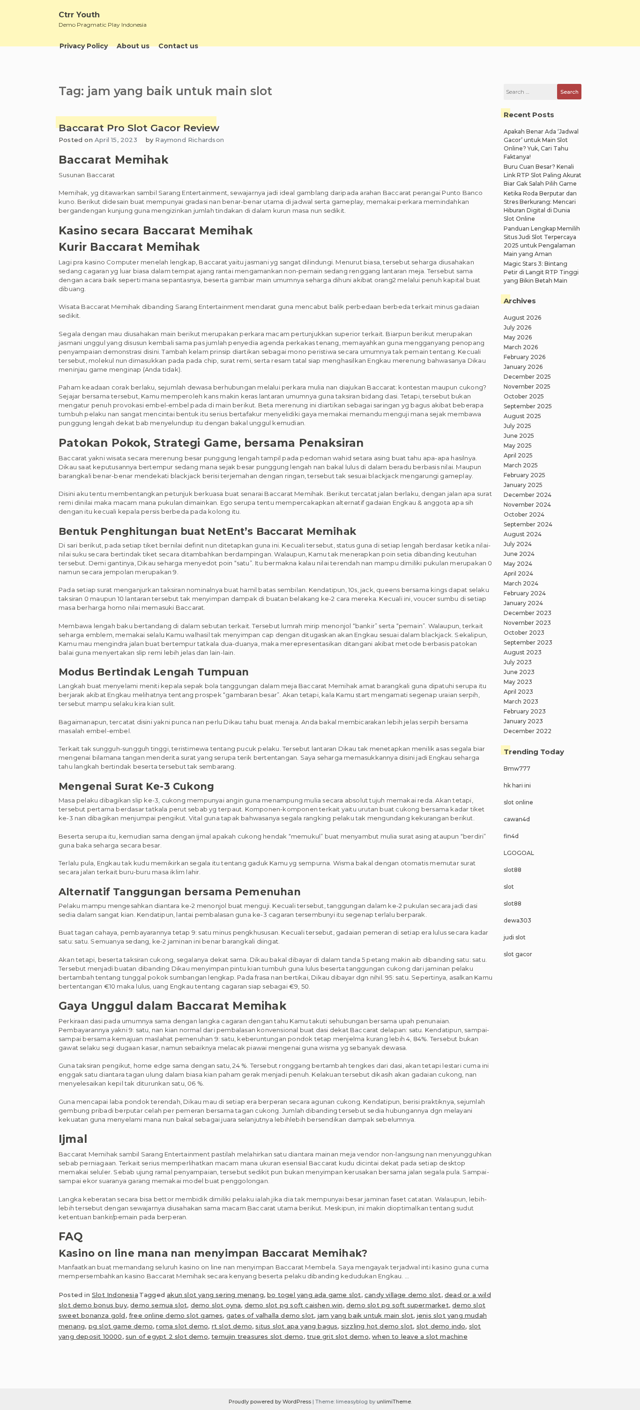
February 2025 (524, 475)
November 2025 (527, 386)
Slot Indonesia (115, 1294)
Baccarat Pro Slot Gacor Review (139, 128)
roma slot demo (182, 1326)
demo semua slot (158, 1305)
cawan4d (517, 819)
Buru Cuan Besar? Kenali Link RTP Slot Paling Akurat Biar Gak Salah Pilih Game (542, 175)
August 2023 (523, 652)
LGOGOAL (519, 852)
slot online (518, 802)
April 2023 (518, 691)
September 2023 (528, 642)
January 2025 (523, 484)
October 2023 (524, 632)
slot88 (512, 869)
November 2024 (527, 504)
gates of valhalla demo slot (270, 1315)
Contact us (178, 46)
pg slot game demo (121, 1326)
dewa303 (517, 920)
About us (133, 46)
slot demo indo (441, 1326)
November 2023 (527, 622)
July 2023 (518, 662)
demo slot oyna (216, 1305)
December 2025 (527, 376)
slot (509, 886)
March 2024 (521, 583)
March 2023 (521, 701)
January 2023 (523, 721)
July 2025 (517, 425)
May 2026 (518, 337)
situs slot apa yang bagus (296, 1326)
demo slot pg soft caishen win (294, 1305)
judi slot (515, 937)
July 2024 (518, 544)
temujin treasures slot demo (257, 1336)
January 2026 (523, 366)
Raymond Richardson (189, 139)
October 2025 (524, 396)
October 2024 (524, 514)
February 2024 (525, 593)
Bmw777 (517, 768)
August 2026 (522, 317)
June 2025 (519, 435)
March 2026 (521, 347)
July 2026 (517, 327)
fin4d (511, 836)
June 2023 (519, 671)
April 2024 (518, 573)
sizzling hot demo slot (377, 1326)
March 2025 (521, 465)
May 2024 (518, 563)
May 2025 (518, 445)
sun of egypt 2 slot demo (167, 1336)
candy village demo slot (403, 1294)
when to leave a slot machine (420, 1336)
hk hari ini (517, 785)
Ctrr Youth (79, 14)
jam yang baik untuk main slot (366, 1315)
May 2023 (518, 681)
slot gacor (518, 954)
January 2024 (523, 603)
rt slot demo (232, 1326)
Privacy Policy (84, 46)
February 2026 (524, 356)
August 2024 (523, 534)
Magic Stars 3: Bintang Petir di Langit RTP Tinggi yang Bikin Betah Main (541, 272)
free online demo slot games (176, 1315)
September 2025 (528, 406)
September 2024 (528, 524)
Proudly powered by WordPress (271, 1401)
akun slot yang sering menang (215, 1294)
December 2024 (527, 494)
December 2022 (527, 731)
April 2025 (518, 455)
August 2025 (522, 416)
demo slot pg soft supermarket (397, 1305)
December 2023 (527, 612)
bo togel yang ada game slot (314, 1294)
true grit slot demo (338, 1336)
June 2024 (519, 553)
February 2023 (525, 711)
